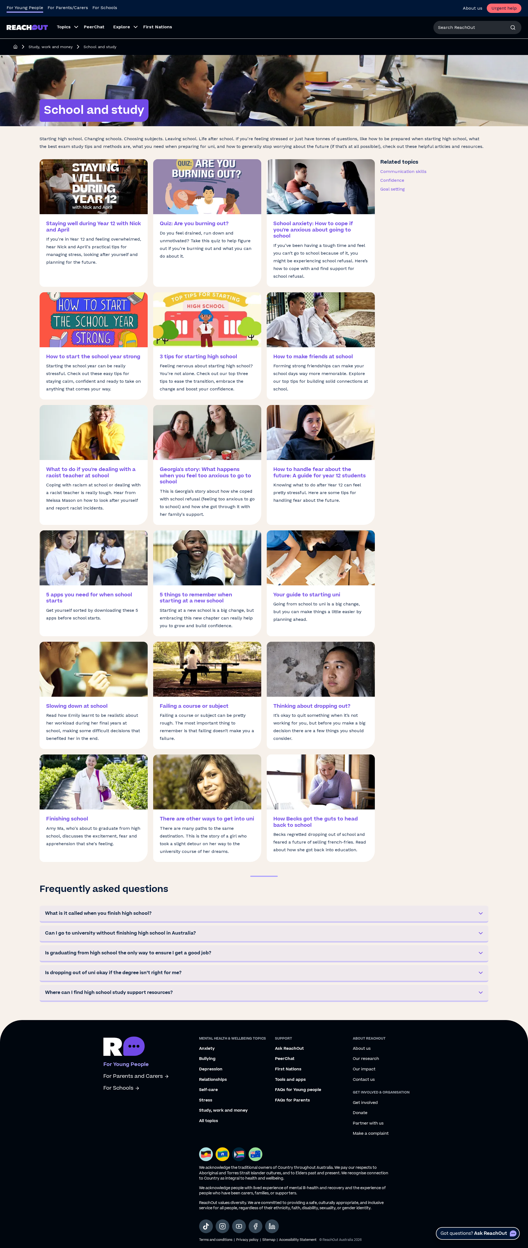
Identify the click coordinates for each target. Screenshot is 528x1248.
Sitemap (268, 1240)
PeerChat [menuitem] (94, 26)
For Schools (104, 7)
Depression (210, 1069)
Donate (360, 1113)
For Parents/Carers (68, 7)
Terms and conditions (215, 1240)
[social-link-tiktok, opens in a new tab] (206, 1226)
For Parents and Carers (133, 1076)
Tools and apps (290, 1079)
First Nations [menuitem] (157, 26)
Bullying (207, 1059)
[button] (264, 914)
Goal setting (392, 189)
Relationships (213, 1079)
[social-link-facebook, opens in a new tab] (255, 1226)
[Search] (512, 27)
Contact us (364, 1079)
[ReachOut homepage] (15, 47)
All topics (208, 1121)
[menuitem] (65, 27)
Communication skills (403, 171)
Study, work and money (51, 47)
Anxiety (207, 1048)
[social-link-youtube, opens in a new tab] (239, 1226)
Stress (205, 1100)
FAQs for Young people (298, 1090)
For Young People (25, 7)
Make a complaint (371, 1133)
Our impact (364, 1069)
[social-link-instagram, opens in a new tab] (222, 1226)
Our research (366, 1059)
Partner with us (368, 1123)
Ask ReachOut (289, 1048)
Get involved (365, 1103)
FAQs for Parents (292, 1100)
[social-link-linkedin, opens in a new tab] (272, 1226)
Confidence (392, 180)
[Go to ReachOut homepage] (27, 27)
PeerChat (285, 1059)
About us (472, 8)
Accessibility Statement (298, 1240)
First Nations (288, 1069)
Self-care (208, 1090)
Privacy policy (247, 1240)
